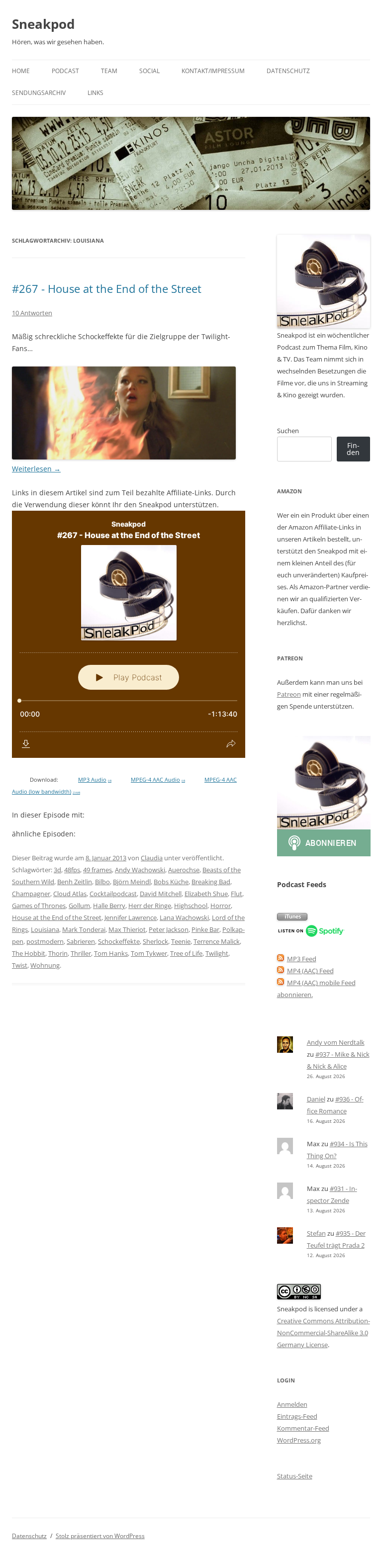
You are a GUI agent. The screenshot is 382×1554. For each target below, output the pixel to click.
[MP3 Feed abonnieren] (280, 958)
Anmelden (292, 1404)
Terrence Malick (216, 941)
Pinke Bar (205, 929)
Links (95, 93)
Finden (353, 449)
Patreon (289, 694)
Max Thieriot (127, 929)
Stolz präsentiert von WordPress (100, 1536)
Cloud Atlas (70, 893)
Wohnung (45, 965)
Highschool (190, 905)
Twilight (216, 953)
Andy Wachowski (140, 869)
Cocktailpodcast (113, 893)
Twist (19, 965)
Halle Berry (109, 905)
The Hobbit (28, 953)
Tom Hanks (111, 953)
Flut (236, 893)
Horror (220, 905)
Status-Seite (294, 1475)
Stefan (316, 1233)
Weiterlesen (36, 468)
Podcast (65, 71)
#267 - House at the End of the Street (106, 288)
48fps (72, 869)
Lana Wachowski (184, 917)
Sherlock (155, 941)
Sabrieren (81, 941)
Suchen (288, 430)
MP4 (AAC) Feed (310, 970)
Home (21, 71)
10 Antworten (32, 312)
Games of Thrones (39, 905)
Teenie (181, 941)
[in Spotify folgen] (311, 934)
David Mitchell (161, 893)
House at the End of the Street (56, 917)
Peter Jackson (169, 929)
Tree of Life (186, 953)
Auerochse (183, 869)
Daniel (316, 1099)
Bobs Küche (171, 881)
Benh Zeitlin (74, 881)
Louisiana (45, 929)
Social (149, 71)
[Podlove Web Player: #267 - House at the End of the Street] (128, 634)
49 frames (97, 869)
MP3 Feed (301, 958)
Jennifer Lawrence (130, 917)
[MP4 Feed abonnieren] (280, 970)
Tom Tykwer (149, 953)
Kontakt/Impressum (213, 71)
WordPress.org (299, 1440)
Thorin (58, 953)
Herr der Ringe (149, 905)
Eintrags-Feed (297, 1416)
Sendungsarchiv (39, 93)
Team (109, 71)
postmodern (45, 941)
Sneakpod (43, 24)
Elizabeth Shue (206, 893)
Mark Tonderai (83, 929)
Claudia (152, 857)
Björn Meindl (132, 881)
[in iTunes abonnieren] (292, 918)
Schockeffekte (119, 941)
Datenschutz (288, 71)
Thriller (81, 953)
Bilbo (102, 881)
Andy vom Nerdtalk (336, 1042)
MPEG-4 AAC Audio (158, 779)
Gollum (79, 905)
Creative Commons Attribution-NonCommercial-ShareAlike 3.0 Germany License (323, 1332)
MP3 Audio (94, 779)
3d (57, 869)
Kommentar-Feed (303, 1428)
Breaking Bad (210, 881)
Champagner (31, 893)
